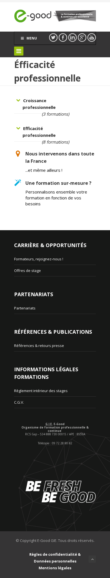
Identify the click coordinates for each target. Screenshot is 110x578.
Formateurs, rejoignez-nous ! (38, 258)
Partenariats (25, 308)
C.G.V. (19, 402)
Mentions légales (55, 567)
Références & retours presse (39, 345)
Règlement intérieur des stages (41, 390)
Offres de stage (27, 270)
